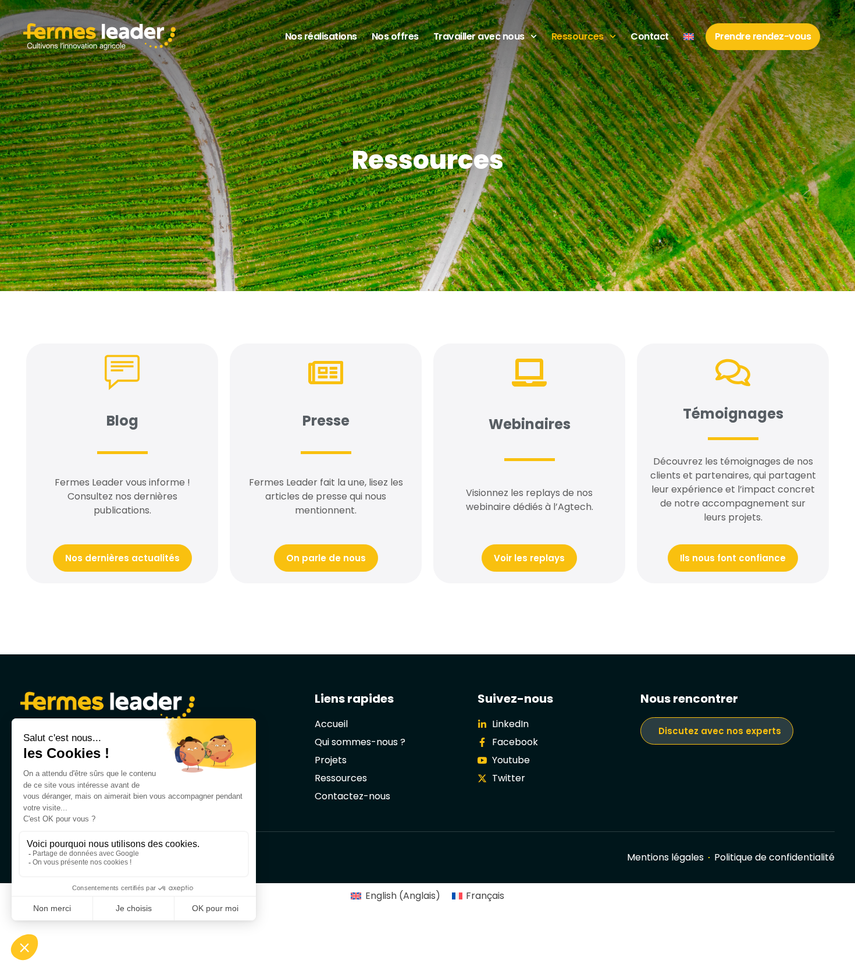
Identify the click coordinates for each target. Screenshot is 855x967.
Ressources (577, 36)
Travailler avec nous (479, 36)
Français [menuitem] (485, 895)
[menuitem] (688, 36)
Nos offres (395, 36)
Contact (649, 36)
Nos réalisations (321, 36)
